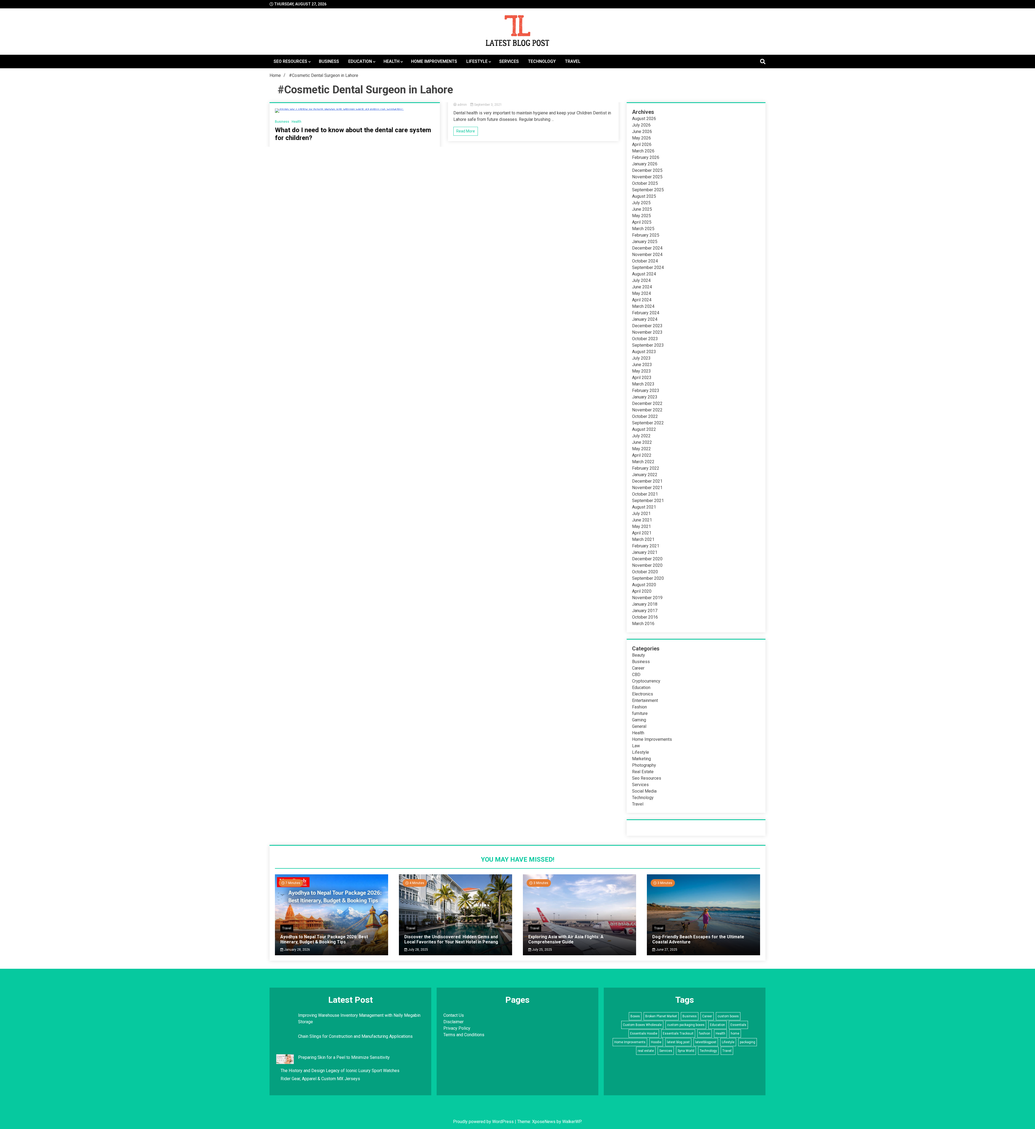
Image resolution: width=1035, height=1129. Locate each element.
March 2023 (643, 384)
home (735, 1033)
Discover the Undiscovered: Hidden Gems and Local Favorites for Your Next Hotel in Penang (451, 939)
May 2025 (641, 215)
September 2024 (648, 267)
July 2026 (641, 125)
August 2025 (644, 196)
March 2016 (643, 623)
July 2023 (641, 358)
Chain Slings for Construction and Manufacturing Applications (355, 1036)
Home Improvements (434, 61)
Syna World (686, 1051)
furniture (640, 713)
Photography (644, 765)
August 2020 (644, 584)
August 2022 (644, 429)
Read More (465, 131)
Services (509, 61)
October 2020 (645, 571)
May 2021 (641, 526)
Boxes (635, 1016)
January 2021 (644, 552)
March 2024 (643, 306)
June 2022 (642, 442)
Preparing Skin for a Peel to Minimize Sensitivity (344, 1057)
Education (360, 61)
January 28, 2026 (296, 949)
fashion (704, 1033)
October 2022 (645, 416)
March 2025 (643, 228)
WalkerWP (571, 1121)
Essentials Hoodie (643, 1033)
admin (462, 105)
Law (636, 745)
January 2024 (644, 319)
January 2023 (644, 397)
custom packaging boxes (686, 1025)
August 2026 (644, 118)
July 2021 (641, 513)
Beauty (638, 655)
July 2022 (641, 435)
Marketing (641, 758)
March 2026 (643, 151)
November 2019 (647, 597)
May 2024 (641, 293)
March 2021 (643, 539)
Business (329, 61)
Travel (573, 61)
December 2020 (647, 558)
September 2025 (648, 189)
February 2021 (645, 545)
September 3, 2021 (487, 105)
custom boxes (728, 1016)
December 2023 (647, 325)
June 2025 (642, 209)
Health (391, 61)
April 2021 (641, 532)
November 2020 (647, 565)
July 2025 (641, 202)
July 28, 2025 (417, 949)
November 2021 (647, 487)
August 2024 (644, 274)
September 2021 (648, 500)
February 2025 (645, 235)
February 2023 (645, 390)
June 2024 (642, 286)
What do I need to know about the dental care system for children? (353, 134)
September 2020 (648, 578)
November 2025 (647, 176)
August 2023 (644, 351)
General (639, 726)
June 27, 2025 (666, 949)
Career (638, 668)
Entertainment (645, 700)
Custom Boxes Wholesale (642, 1025)
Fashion (639, 707)
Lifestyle (477, 61)
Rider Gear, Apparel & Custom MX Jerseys (320, 1078)
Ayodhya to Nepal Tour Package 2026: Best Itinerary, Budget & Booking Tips (324, 939)
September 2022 (648, 422)
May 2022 (641, 448)
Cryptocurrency (646, 681)
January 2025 (644, 241)
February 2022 (645, 468)
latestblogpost (705, 1042)
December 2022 (647, 403)
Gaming (639, 719)
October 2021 (645, 494)
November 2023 (647, 332)
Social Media (644, 791)
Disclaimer (453, 1021)
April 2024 (641, 299)
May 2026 (641, 138)
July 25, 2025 (541, 949)
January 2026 (644, 163)
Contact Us (453, 1015)
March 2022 (643, 461)
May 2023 (641, 371)
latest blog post (678, 1042)
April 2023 (641, 377)
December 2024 (647, 248)
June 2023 (642, 364)
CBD (636, 674)
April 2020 (641, 591)
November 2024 (647, 254)
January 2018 (644, 604)
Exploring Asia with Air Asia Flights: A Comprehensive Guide (565, 939)
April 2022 (641, 455)
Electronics (642, 694)
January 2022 (644, 474)
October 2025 (645, 183)
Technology (542, 61)
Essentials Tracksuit (678, 1033)
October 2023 (645, 338)
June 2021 (642, 520)
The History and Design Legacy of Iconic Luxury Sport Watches (340, 1070)
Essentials (738, 1025)
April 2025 (641, 222)
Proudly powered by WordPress (484, 1121)
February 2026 (645, 157)
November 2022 (647, 409)
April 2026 (641, 144)
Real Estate (643, 771)
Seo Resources (290, 61)
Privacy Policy (456, 1028)
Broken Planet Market (661, 1016)
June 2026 (642, 131)
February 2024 (645, 312)
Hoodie (656, 1042)
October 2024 (645, 261)
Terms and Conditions (463, 1034)
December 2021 (647, 481)
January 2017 (644, 610)
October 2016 (645, 617)
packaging (747, 1042)
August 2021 (644, 507)
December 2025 (647, 170)
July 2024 (641, 280)
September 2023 (648, 345)
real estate (646, 1051)
